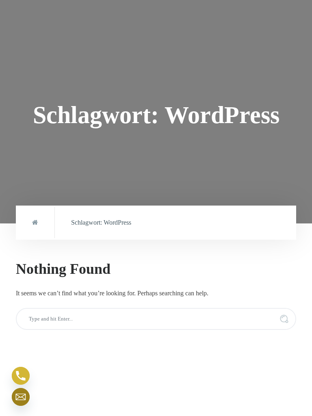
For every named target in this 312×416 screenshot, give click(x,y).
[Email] (21, 397)
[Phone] (21, 376)
